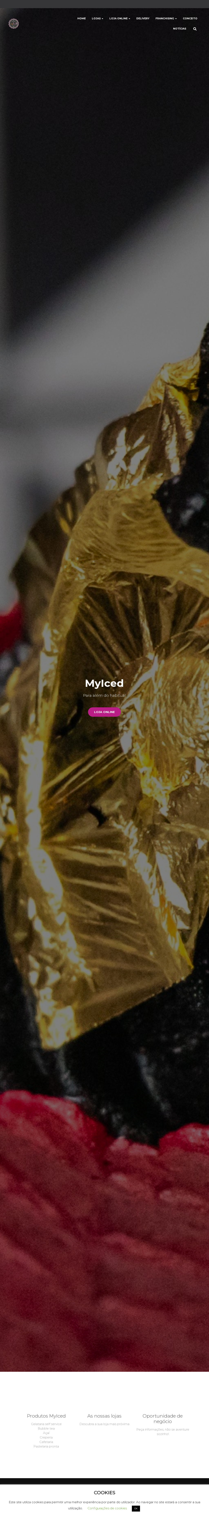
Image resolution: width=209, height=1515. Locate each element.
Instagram (14, 4)
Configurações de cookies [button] (107, 1508)
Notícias (179, 28)
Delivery (142, 18)
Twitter (28, 4)
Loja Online (118, 18)
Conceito (190, 18)
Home (81, 18)
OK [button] (136, 1508)
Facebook (10, 4)
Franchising (165, 18)
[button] (102, 18)
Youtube (19, 4)
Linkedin (23, 4)
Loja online (104, 712)
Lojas (96, 18)
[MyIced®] (14, 24)
